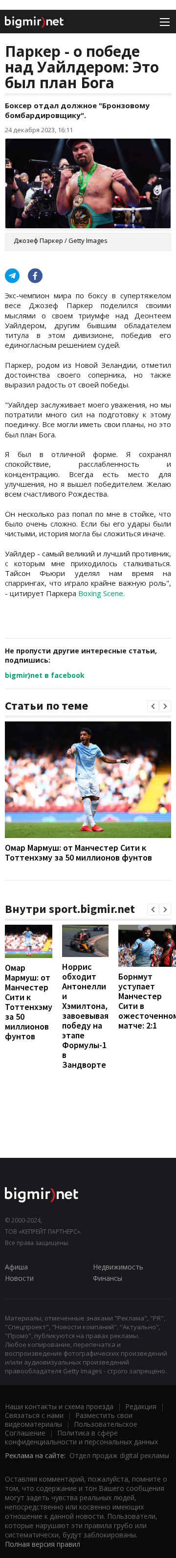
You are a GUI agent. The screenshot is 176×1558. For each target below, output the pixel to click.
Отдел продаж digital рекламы (119, 1455)
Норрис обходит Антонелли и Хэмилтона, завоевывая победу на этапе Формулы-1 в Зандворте (85, 1015)
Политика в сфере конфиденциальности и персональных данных (81, 1437)
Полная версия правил (42, 1544)
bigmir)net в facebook (45, 675)
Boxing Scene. (101, 593)
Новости (19, 1278)
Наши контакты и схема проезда (59, 1406)
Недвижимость (118, 1266)
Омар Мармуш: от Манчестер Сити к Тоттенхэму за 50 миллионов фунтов (78, 852)
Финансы (107, 1278)
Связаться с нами (34, 1415)
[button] (153, 706)
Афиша (16, 1266)
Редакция (140, 1406)
